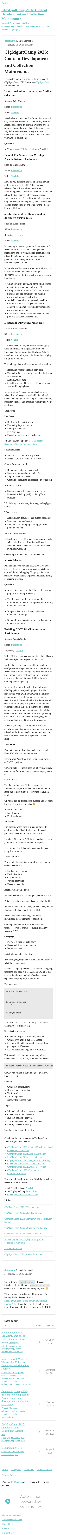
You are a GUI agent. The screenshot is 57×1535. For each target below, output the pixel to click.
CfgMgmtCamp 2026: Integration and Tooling (28, 1160)
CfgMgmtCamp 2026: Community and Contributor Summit (28, 1220)
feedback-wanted (18, 1411)
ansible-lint (6, 29)
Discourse (18, 1482)
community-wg (21, 1384)
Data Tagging (13, 569)
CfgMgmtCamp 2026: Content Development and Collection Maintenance (24, 14)
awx (47, 26)
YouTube (15, 112)
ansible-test (16, 1346)
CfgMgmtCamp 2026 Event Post (22, 1194)
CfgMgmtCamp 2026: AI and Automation (26, 1153)
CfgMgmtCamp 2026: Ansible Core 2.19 (26, 1163)
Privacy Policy (9, 1475)
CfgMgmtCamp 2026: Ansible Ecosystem (26, 1167)
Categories (16, 1469)
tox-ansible (18, 1352)
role (16, 1455)
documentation (7, 1455)
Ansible (5, 3)
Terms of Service (44, 1469)
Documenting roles (11, 1447)
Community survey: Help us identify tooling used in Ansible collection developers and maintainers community (15, 1398)
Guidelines (29, 1469)
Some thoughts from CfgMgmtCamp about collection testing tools (24, 1241)
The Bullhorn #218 (13, 1248)
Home (5, 1469)
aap (43, 26)
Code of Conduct (9, 1528)
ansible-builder (16, 1375)
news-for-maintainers (10, 1381)
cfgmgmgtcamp (7, 26)
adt (29, 1384)
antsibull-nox (6, 1352)
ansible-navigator (33, 26)
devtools (4, 1375)
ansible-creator (7, 1384)
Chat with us (7, 1524)
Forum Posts (32, 1191)
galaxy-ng (16, 29)
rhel (22, 1437)
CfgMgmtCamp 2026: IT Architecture (24, 1157)
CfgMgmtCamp (42, 82)
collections (5, 1346)
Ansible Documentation (12, 1520)
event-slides (20, 26)
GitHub (19, 235)
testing (18, 1349)
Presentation (16, 107)
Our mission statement (11, 1515)
